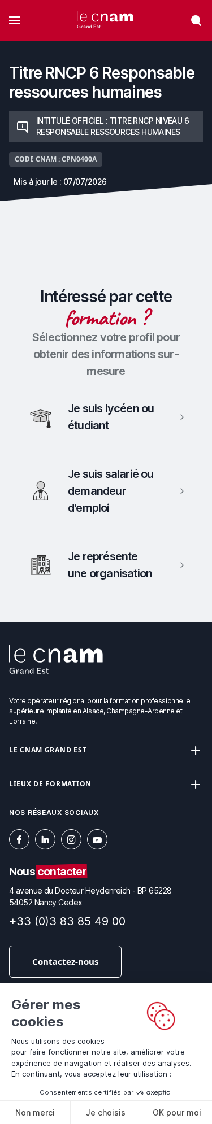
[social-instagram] (71, 839)
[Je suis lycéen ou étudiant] (106, 417)
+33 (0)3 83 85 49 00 (67, 921)
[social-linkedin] (45, 839)
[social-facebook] (19, 839)
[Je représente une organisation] (106, 565)
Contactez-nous (65, 961)
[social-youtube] (97, 839)
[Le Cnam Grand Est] (105, 20)
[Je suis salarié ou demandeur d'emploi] (106, 490)
